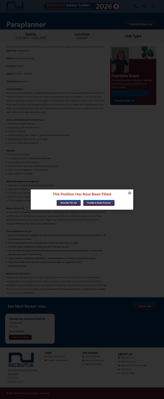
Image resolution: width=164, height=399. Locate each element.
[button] (130, 193)
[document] (82, 199)
